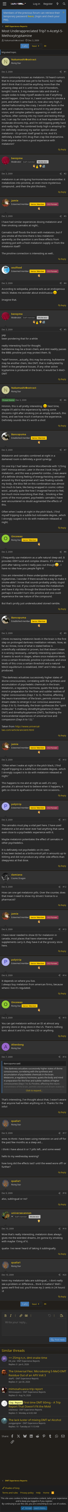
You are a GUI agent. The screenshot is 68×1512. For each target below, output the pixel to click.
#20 (64, 1274)
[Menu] (4, 4)
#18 (64, 1193)
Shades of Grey (12, 1487)
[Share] (60, 72)
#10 (64, 759)
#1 (65, 71)
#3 (65, 216)
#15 (64, 1017)
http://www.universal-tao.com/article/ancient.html (21, 728)
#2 (65, 173)
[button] (5, 1315)
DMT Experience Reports (28, 1361)
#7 (65, 450)
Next (34, 46)
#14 (64, 975)
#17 (64, 1133)
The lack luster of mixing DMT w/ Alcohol (35, 1420)
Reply (63, 149)
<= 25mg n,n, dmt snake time (28, 1358)
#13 (64, 929)
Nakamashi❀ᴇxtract (14, 40)
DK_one (12, 1361)
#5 (65, 329)
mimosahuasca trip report (26, 1389)
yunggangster (15, 1423)
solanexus (13, 1409)
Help (38, 1492)
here (31, 16)
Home (46, 1492)
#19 (64, 1228)
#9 (65, 633)
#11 (64, 819)
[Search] (64, 4)
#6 (65, 400)
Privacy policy (27, 1492)
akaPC (11, 1378)
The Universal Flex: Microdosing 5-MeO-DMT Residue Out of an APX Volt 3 (37, 1373)
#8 (65, 551)
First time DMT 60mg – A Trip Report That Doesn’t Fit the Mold (35, 1404)
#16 (64, 1056)
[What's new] (57, 4)
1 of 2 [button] (24, 46)
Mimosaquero (15, 1392)
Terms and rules (10, 1492)
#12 (64, 886)
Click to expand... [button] (34, 1090)
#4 (65, 283)
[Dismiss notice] (63, 13)
